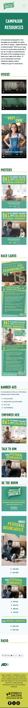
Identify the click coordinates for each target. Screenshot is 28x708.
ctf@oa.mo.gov (6, 64)
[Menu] (24, 5)
